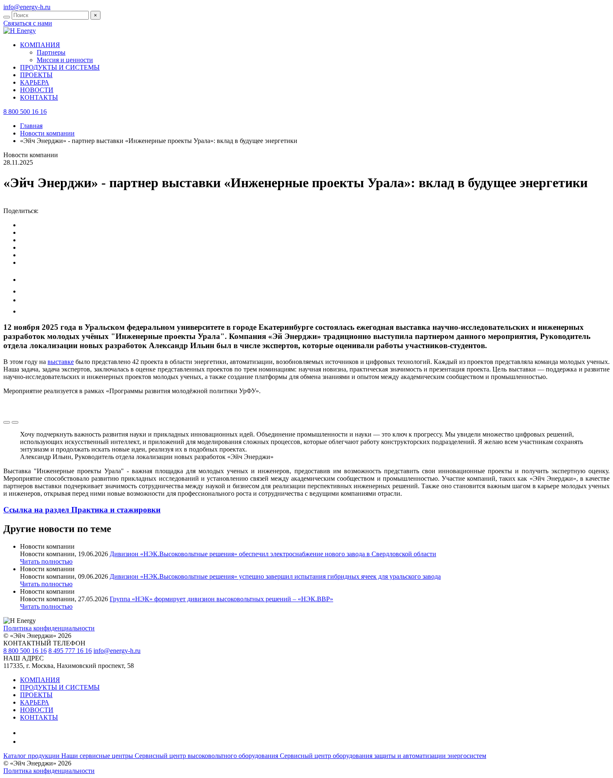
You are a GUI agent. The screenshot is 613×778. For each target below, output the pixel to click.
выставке (61, 361)
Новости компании (47, 133)
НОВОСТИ (36, 89)
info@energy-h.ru (26, 6)
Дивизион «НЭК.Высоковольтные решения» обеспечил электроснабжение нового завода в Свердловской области (273, 553)
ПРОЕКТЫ (36, 74)
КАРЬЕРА (34, 82)
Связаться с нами (27, 23)
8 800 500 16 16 (25, 650)
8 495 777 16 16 (70, 650)
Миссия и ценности (65, 59)
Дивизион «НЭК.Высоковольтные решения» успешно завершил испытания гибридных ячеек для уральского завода (275, 576)
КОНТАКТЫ (39, 97)
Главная (31, 125)
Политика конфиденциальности (49, 628)
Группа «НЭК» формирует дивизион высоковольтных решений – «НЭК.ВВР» (221, 598)
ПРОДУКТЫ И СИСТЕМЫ (60, 67)
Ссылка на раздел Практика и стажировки (82, 509)
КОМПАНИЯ (40, 679)
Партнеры (51, 52)
